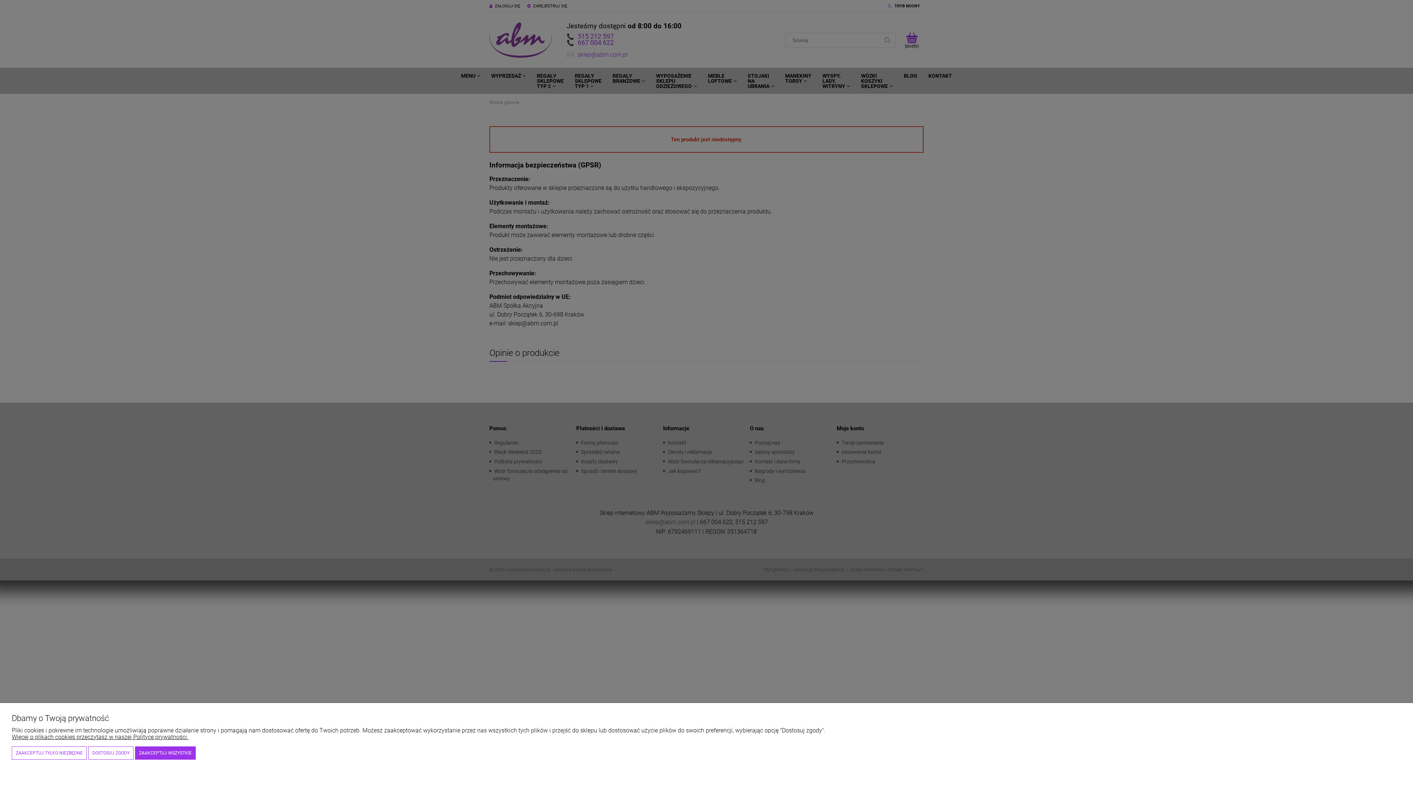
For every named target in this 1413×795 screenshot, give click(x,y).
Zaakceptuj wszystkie (165, 753)
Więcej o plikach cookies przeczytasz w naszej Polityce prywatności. (100, 737)
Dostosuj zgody (111, 753)
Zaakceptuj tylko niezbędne (49, 753)
